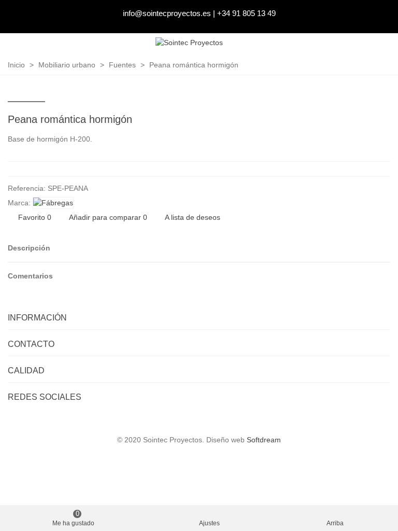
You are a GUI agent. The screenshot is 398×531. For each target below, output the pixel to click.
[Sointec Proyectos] (189, 43)
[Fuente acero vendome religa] (366, 121)
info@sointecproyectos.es (167, 13)
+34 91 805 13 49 (246, 13)
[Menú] (380, 43)
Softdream (264, 440)
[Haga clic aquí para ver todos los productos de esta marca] (53, 203)
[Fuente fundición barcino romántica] (382, 121)
